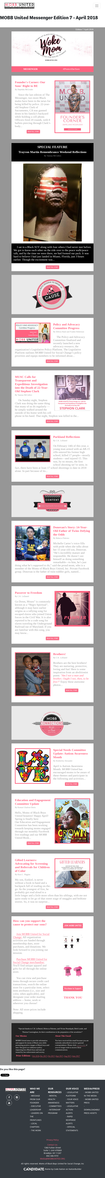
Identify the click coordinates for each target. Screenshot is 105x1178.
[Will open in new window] (33, 131)
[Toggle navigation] (97, 5)
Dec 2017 (43, 1056)
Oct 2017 (51, 1056)
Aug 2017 (67, 1056)
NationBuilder (75, 1169)
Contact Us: (52, 1145)
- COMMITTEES (55, 1106)
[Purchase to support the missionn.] (73, 988)
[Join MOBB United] (73, 925)
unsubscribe (81, 1045)
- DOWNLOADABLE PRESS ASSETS (92, 1109)
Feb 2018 (35, 1056)
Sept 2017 (59, 1056)
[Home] (19, 5)
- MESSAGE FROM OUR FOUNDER (35, 1099)
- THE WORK (35, 1130)
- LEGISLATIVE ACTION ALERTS (72, 1109)
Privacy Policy (52, 1140)
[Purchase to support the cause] (73, 941)
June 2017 (76, 1056)
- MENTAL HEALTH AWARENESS (53, 1099)
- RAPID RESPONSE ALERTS (71, 1120)
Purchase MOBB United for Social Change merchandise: (30, 961)
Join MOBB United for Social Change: (31, 936)
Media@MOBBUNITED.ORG (52, 1159)
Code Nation (59, 1169)
